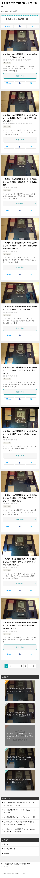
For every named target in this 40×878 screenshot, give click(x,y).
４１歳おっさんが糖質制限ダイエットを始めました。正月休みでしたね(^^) (20, 713)
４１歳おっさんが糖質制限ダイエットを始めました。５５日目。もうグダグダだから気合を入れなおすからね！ (20, 245)
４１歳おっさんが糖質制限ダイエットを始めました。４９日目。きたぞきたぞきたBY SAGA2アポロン (20, 625)
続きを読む (20, 76)
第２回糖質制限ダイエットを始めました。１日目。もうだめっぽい (19, 758)
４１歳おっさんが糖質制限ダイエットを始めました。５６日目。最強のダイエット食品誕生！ (20, 182)
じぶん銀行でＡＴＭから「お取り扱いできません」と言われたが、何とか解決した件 (20, 736)
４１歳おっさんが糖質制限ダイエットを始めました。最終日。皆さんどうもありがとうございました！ (20, 118)
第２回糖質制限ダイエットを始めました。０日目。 (19, 781)
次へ (30, 666)
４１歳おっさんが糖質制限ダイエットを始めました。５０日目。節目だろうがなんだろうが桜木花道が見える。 (20, 562)
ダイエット (7, 62)
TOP (16, 864)
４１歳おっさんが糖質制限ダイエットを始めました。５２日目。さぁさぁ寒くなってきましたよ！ (20, 434)
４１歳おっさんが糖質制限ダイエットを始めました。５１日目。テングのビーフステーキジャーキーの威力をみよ (20, 498)
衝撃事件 (7, 853)
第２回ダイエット (9, 849)
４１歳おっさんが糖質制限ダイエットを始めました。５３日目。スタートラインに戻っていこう (20, 370)
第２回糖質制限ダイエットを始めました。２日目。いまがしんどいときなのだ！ (19, 691)
